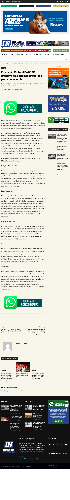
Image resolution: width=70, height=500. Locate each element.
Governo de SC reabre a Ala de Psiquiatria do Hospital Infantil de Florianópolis (11, 331)
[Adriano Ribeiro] (8, 346)
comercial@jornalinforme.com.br (29, 458)
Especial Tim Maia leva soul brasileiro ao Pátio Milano (22, 375)
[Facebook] (58, 2)
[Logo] (13, 44)
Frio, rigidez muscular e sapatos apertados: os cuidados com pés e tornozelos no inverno (39, 407)
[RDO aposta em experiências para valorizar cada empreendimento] (28, 415)
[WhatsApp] (65, 2)
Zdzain (29, 466)
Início (2, 63)
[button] (66, 59)
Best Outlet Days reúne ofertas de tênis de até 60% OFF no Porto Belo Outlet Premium (62, 157)
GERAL (6, 63)
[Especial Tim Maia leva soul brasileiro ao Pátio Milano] (23, 367)
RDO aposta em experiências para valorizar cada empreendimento (37, 415)
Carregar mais (57, 174)
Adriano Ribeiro (7, 89)
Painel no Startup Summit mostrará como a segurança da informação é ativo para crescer (63, 166)
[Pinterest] (31, 94)
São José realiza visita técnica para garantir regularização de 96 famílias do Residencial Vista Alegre (7, 377)
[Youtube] (68, 2)
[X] (63, 2)
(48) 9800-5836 (63, 453)
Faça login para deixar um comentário (12, 391)
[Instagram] (60, 2)
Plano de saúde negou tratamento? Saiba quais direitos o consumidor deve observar (39, 425)
